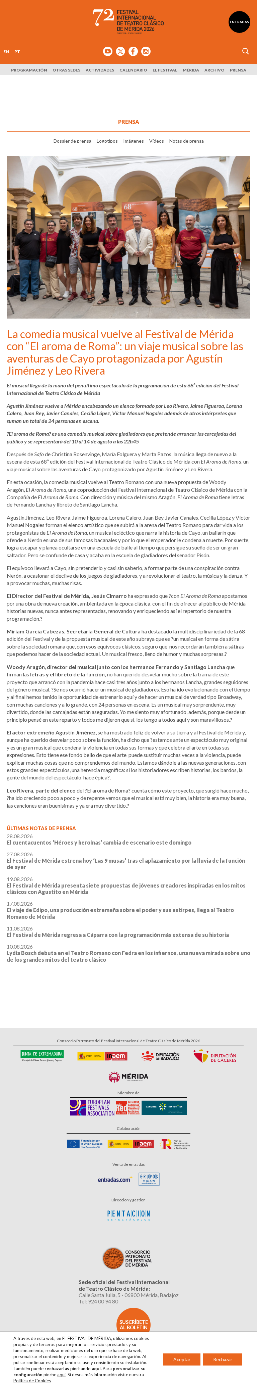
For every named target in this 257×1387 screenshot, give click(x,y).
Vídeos (156, 141)
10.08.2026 (128, 952)
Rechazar (222, 1359)
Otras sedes (66, 70)
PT (17, 51)
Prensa (238, 70)
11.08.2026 (118, 931)
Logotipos (107, 141)
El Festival (165, 70)
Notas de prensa (186, 141)
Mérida (191, 70)
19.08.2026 (126, 885)
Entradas (239, 22)
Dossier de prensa (72, 141)
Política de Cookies (32, 1380)
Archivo (214, 70)
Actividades (100, 70)
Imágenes (133, 141)
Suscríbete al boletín (133, 1324)
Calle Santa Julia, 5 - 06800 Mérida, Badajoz (129, 1295)
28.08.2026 (99, 839)
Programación (29, 70)
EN (6, 51)
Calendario (133, 70)
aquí (61, 1374)
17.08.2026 (120, 909)
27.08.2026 (126, 860)
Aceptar (181, 1359)
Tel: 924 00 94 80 (98, 1301)
